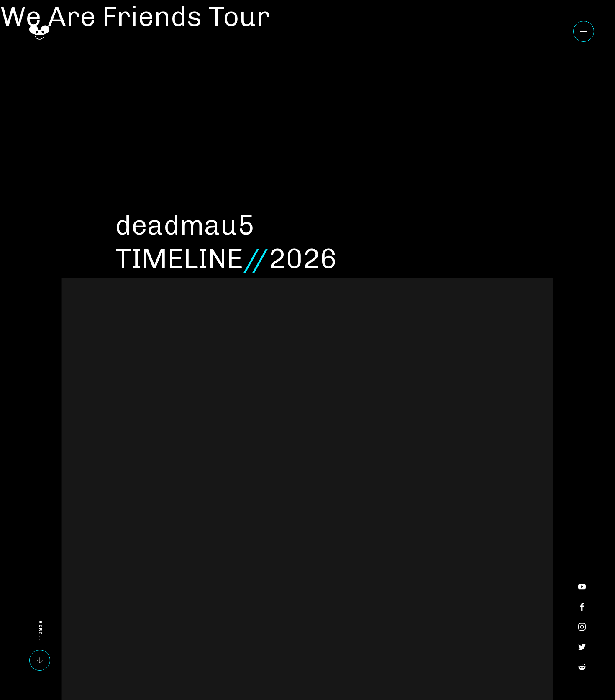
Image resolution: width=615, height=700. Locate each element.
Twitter (582, 647)
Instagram (582, 627)
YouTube (582, 586)
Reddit (582, 667)
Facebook (582, 607)
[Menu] (583, 31)
